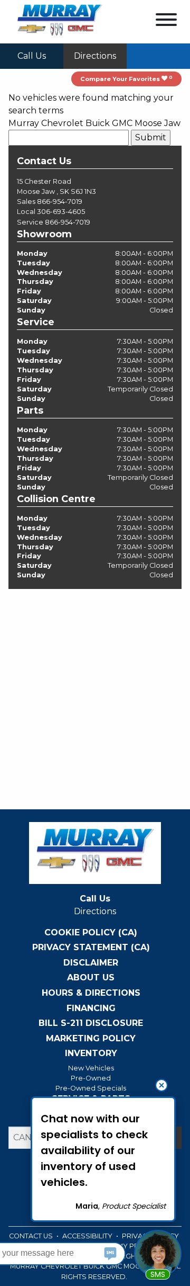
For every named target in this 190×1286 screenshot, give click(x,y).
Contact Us (31, 1236)
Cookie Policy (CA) (90, 932)
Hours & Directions (91, 993)
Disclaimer (90, 963)
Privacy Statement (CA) (91, 947)
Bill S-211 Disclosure (91, 1023)
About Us (91, 978)
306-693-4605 (61, 212)
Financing (91, 1008)
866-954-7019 (59, 202)
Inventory (91, 1053)
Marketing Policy (91, 1038)
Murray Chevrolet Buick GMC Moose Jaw (94, 123)
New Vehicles (91, 1068)
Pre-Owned (91, 1078)
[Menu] (166, 21)
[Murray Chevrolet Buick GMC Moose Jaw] (59, 21)
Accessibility (88, 1236)
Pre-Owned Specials (90, 1088)
